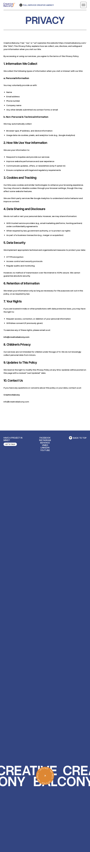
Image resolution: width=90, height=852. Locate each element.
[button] (83, 5)
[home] (9, 5)
